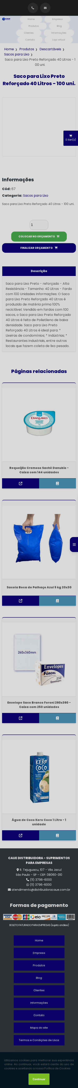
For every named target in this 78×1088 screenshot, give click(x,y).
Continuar (39, 1079)
